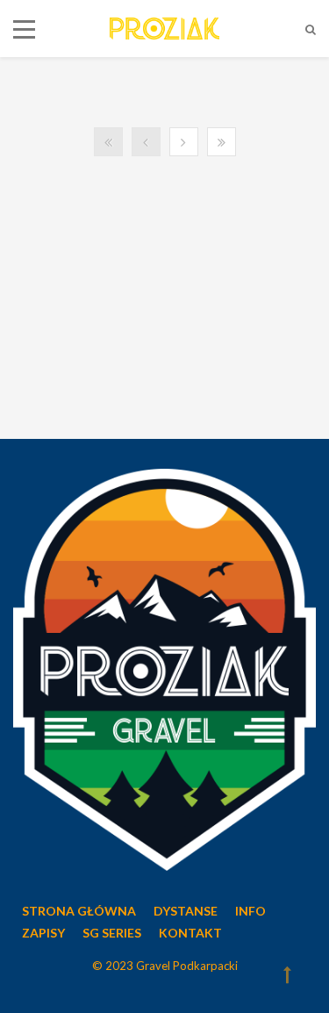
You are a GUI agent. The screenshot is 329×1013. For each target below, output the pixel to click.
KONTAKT (190, 932)
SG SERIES (111, 932)
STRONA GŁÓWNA (79, 910)
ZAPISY (43, 932)
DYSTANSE (186, 910)
